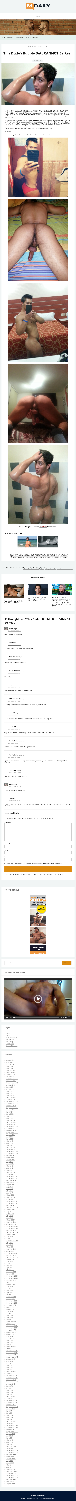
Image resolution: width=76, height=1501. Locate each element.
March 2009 (10, 1469)
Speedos (48, 557)
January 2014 (10, 1349)
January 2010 (11, 1448)
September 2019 (12, 1232)
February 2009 (11, 1471)
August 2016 (10, 1284)
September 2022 (12, 1158)
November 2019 (12, 1228)
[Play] (7, 1017)
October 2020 (11, 1205)
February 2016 (11, 1297)
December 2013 (12, 1351)
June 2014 (9, 1338)
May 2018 (9, 1243)
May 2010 (9, 1440)
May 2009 (9, 1465)
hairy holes (61, 554)
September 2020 (12, 1207)
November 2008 (12, 1477)
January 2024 (11, 1124)
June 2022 (10, 1164)
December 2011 (11, 1401)
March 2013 (10, 1369)
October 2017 (11, 1255)
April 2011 (9, 1417)
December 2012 (12, 1376)
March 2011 (10, 1419)
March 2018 (10, 1247)
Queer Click (10, 1040)
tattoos (54, 557)
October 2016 (11, 1280)
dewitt (34, 46)
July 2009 (9, 1461)
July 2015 (9, 1311)
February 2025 (11, 1097)
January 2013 (10, 1374)
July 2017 (9, 1261)
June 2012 (9, 1388)
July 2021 (9, 1187)
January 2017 (10, 1274)
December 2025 (12, 1077)
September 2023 (12, 1133)
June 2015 (9, 1313)
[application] (38, 998)
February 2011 (11, 1421)
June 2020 (10, 1214)
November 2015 (11, 1303)
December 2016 (12, 1276)
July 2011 (9, 1411)
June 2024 (10, 1114)
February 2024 (11, 1122)
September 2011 (12, 1407)
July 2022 (9, 1162)
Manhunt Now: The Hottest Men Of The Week (37, 556)
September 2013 (12, 1357)
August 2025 (10, 1085)
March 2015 (10, 1320)
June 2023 (10, 1139)
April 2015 (9, 1317)
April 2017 (9, 1268)
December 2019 (12, 1226)
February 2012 (11, 1396)
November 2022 (12, 1153)
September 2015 (12, 1307)
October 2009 (11, 1455)
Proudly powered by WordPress (29, 1498)
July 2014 (9, 1336)
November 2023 (12, 1129)
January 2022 (11, 1174)
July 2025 (9, 1087)
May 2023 (9, 1141)
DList (8, 1033)
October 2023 (11, 1131)
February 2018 (11, 1249)
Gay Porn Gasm (11, 1037)
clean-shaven (37, 554)
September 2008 (12, 1482)
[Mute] (66, 1017)
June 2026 (10, 1064)
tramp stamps (62, 557)
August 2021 (10, 1185)
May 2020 (9, 1216)
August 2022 (10, 1160)
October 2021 (11, 1180)
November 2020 (12, 1203)
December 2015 (11, 1301)
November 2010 (12, 1428)
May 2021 (9, 1191)
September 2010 (12, 1432)
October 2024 (11, 1106)
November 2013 (12, 1353)
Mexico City (64, 556)
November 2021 (12, 1178)
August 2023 (10, 1135)
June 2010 (10, 1438)
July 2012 (9, 1386)
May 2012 (9, 1390)
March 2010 (10, 1444)
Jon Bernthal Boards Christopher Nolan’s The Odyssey (37, 599)
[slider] (36, 1017)
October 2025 (11, 1081)
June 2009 (10, 1463)
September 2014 (12, 1332)
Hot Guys (37, 60)
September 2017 (12, 1257)
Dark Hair (45, 554)
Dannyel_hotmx (11, 113)
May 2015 (9, 1315)
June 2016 (9, 1288)
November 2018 (12, 1241)
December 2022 (12, 1151)
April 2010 (9, 1442)
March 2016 (10, 1295)
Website (7, 857)
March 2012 (10, 1394)
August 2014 (10, 1334)
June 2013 (9, 1363)
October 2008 (11, 1479)
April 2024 (9, 1118)
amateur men (17, 554)
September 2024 (12, 1108)
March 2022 (10, 1170)
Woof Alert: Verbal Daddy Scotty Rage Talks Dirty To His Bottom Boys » (48, 569)
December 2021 (12, 1176)
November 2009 (12, 1452)
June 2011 (9, 1413)
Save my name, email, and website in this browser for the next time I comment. (34, 863)
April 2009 (9, 1467)
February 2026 (11, 1072)
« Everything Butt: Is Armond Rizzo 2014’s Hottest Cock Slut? (24, 567)
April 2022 (9, 1168)
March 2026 (10, 1070)
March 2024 (10, 1120)
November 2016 (12, 1278)
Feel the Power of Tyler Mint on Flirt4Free (13, 602)
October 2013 (11, 1355)
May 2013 (9, 1365)
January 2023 (11, 1149)
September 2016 (12, 1282)
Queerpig (9, 1042)
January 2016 (10, 1299)
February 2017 (11, 1272)
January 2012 (10, 1398)
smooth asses (28, 557)
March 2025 (10, 1095)
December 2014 (12, 1326)
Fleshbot (9, 1035)
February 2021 (11, 1197)
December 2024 (12, 1102)
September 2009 (12, 1457)
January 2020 (11, 1224)
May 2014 (9, 1340)
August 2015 (10, 1309)
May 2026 (9, 1066)
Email (6, 850)
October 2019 (11, 1230)
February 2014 (11, 1347)
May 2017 (9, 1266)
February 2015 (11, 1322)
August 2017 (10, 1259)
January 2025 (10, 1099)
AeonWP (52, 1498)
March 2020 (10, 1220)
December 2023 (12, 1126)
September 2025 (12, 1083)
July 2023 (9, 1137)
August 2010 (10, 1434)
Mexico (56, 556)
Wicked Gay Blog (12, 1046)
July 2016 (9, 1286)
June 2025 (9, 1089)
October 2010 (11, 1430)
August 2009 (11, 1459)
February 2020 (11, 1222)
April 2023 (9, 1143)
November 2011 (11, 1403)
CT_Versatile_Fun (15, 699)
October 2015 (11, 1305)
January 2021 (10, 1199)
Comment (8, 822)
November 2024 (12, 1104)
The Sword (10, 1044)
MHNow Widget (17, 557)
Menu (38, 16)
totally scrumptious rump (38, 122)
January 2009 (11, 1473)
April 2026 (9, 1068)
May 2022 (9, 1166)
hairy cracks (53, 554)
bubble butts (27, 554)
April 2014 (9, 1342)
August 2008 (11, 1484)
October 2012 (11, 1380)
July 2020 (9, 1212)
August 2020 (10, 1210)
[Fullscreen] (69, 1017)
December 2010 (12, 1425)
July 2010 (9, 1436)
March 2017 (10, 1270)
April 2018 (9, 1245)
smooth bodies (39, 557)
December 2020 (12, 1201)
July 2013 (9, 1361)
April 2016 (9, 1293)
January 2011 (10, 1423)
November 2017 (12, 1253)
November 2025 (12, 1079)
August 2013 (10, 1359)
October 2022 (11, 1156)
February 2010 (11, 1446)
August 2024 (10, 1110)
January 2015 (10, 1324)
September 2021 (12, 1183)
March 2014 (10, 1344)
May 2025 (9, 1091)
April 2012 (9, 1392)
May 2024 (9, 1116)
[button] (38, 999)
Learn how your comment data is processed (47, 874)
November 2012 (12, 1378)
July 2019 (9, 1237)
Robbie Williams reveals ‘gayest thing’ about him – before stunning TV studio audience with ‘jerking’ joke (61, 601)
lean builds (17, 556)
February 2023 (11, 1147)
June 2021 (9, 1189)
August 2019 (10, 1234)
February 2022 (11, 1172)
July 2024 (9, 1112)
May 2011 (9, 1415)
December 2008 (12, 1475)
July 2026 (9, 1062)
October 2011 (11, 1405)
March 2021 (10, 1195)
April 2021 (9, 1193)
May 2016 (9, 1290)
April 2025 (9, 1093)
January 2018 (11, 1251)
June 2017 (9, 1263)
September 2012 (12, 1382)
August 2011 (10, 1409)
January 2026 (11, 1075)
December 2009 (12, 1450)
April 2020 (9, 1218)
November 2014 (12, 1328)
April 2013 (9, 1367)
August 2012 (10, 1384)
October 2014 (11, 1330)
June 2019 (9, 1239)
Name (7, 844)
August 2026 (10, 1060)
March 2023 (10, 1145)
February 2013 (11, 1371)
